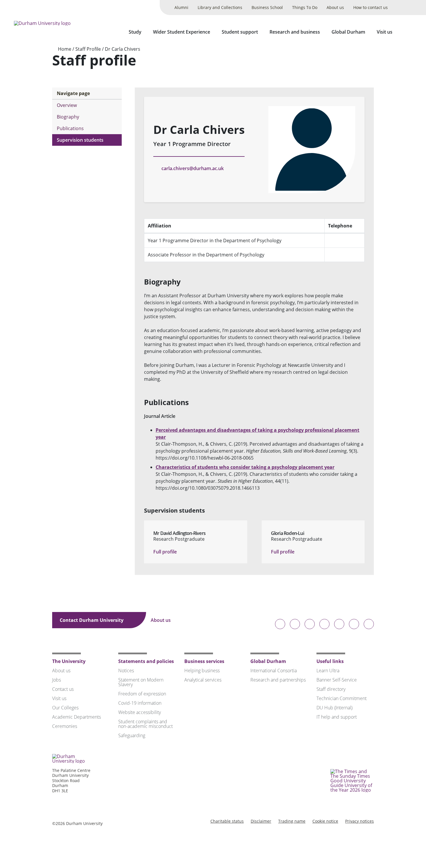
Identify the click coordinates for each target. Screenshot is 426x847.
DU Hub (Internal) (334, 707)
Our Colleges (65, 707)
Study (135, 32)
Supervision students (80, 140)
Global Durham (348, 32)
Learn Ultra (327, 670)
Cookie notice (325, 821)
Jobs (56, 680)
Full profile (165, 551)
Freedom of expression (142, 694)
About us (335, 7)
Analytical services (202, 680)
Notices (126, 670)
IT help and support (336, 717)
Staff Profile (88, 49)
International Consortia (273, 670)
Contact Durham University (92, 620)
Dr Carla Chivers (122, 49)
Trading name (291, 821)
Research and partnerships (278, 680)
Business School (267, 7)
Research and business (295, 32)
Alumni (181, 7)
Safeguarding (131, 735)
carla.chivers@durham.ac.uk (192, 168)
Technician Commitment (341, 698)
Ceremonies (64, 726)
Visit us (384, 32)
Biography (68, 117)
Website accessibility (139, 712)
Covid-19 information (139, 703)
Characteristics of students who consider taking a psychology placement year (245, 467)
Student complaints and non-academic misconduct (145, 723)
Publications (70, 128)
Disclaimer (261, 821)
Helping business (202, 670)
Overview (67, 105)
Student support (240, 32)
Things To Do (304, 7)
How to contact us (370, 7)
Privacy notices (359, 821)
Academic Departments (76, 717)
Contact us (63, 689)
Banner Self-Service (336, 680)
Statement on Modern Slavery (140, 682)
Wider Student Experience (181, 32)
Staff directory (330, 689)
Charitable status (227, 821)
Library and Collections (220, 7)
